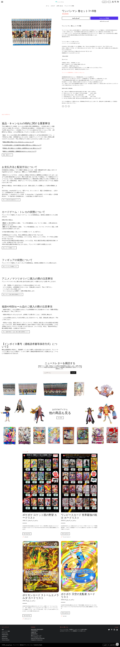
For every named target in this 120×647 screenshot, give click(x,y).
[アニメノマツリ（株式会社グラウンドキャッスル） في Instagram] (114, 630)
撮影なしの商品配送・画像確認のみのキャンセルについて (19, 151)
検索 (3, 629)
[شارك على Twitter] (66, 106)
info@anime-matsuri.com (36, 640)
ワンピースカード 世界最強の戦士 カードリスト (79, 516)
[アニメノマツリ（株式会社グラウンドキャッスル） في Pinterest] (112, 630)
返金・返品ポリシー (7, 155)
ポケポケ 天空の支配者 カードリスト (78, 595)
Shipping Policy (5, 634)
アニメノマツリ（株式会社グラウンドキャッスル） (23, 645)
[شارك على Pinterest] (69, 106)
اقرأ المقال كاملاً (27, 533)
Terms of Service (5, 640)
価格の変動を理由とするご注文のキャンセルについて (18, 142)
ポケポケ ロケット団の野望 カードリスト (39, 516)
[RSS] (27, 451)
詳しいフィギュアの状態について (10, 266)
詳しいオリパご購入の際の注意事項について (12, 294)
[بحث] (115, 2)
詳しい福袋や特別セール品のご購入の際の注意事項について (15, 331)
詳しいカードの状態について (9, 248)
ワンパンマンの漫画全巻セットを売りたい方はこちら (73, 72)
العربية (104, 2)
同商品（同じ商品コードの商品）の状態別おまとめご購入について (22, 148)
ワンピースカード (66, 537)
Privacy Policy (5, 633)
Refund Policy (5, 638)
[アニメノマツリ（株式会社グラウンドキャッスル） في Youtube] (117, 630)
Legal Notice (4, 636)
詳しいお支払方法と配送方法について (11, 199)
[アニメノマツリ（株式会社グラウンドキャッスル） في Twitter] (109, 630)
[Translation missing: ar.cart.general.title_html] (118, 2)
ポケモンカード (27, 619)
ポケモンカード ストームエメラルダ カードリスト (40, 596)
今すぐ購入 (60, 417)
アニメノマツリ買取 (6, 631)
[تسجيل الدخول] (113, 2)
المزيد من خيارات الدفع (104, 21)
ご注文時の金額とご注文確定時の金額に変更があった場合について (22, 145)
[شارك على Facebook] (63, 106)
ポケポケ (26, 537)
